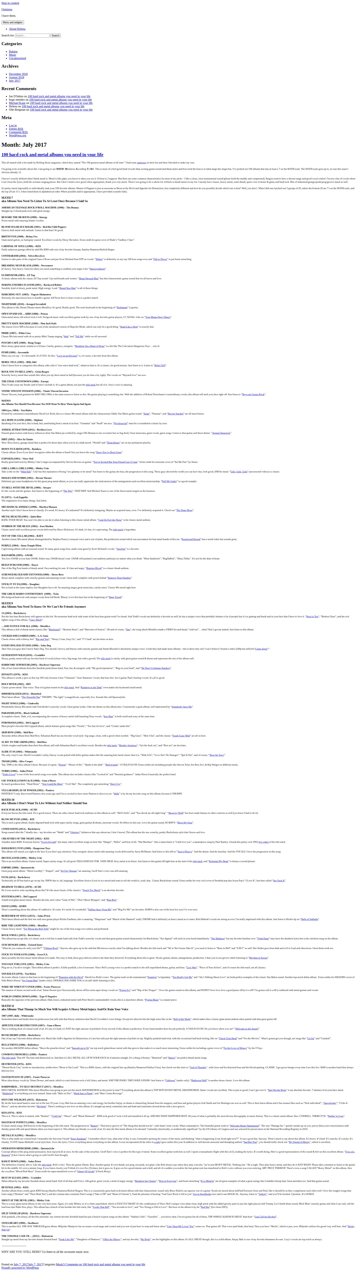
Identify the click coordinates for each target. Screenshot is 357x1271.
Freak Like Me (66, 1239)
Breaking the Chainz (145, 1181)
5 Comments (104, 1264)
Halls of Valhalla (309, 919)
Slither (99, 259)
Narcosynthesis (97, 268)
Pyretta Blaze (152, 999)
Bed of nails (112, 764)
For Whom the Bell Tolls (36, 928)
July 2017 (14, 80)
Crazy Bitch (36, 619)
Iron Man (108, 716)
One (128, 629)
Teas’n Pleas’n (185, 851)
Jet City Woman (69, 870)
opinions (141, 162)
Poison (62, 764)
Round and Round (191, 539)
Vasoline (121, 548)
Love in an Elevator (67, 355)
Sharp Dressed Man (88, 278)
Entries (16, 128)
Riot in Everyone (167, 1181)
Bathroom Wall (199, 1080)
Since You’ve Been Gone (108, 452)
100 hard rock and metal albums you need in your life (59, 96)
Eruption (152, 977)
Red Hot (205, 1207)
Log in (13, 125)
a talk (157, 1142)
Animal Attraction (221, 433)
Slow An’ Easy (217, 755)
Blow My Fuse (185, 822)
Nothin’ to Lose (335, 1116)
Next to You (312, 616)
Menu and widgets (12, 22)
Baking (13, 51)
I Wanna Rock (51, 948)
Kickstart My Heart (218, 861)
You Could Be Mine (52, 784)
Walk (116, 793)
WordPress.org (17, 135)
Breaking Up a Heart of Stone (89, 346)
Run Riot (111, 899)
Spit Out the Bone (277, 1090)
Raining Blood (94, 568)
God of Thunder (198, 1067)
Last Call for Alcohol (265, 1216)
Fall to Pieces (160, 259)
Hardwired (8, 1093)
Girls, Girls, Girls (239, 471)
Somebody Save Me (182, 706)
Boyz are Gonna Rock (253, 394)
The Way (67, 491)
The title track (8, 1057)
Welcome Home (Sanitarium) (244, 1125)
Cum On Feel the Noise (110, 520)
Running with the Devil (71, 977)
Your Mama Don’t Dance (157, 317)
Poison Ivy (125, 990)
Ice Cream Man (30, 980)
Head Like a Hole (129, 326)
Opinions (6, 9)
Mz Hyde (145, 1239)
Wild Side (26, 471)
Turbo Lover (9, 774)
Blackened (54, 629)
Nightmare (122, 307)
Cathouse (170, 1080)
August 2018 (16, 77)
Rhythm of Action (258, 957)
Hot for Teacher (175, 413)
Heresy (171, 1057)
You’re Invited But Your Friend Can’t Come (115, 462)
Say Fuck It (278, 880)
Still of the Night (181, 1019)
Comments (18, 132)
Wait (66, 336)
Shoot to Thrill (175, 813)
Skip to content (10, 3)
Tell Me (79, 336)
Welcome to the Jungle (246, 1028)
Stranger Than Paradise (119, 577)
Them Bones (113, 442)
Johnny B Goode (85, 1171)
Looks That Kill (101, 1207)
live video (263, 842)
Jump (146, 413)
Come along (261, 648)
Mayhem (41, 1106)
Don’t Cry (115, 784)
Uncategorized (17, 58)
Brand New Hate (68, 288)
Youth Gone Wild (181, 735)
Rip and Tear (42, 639)
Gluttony (75, 832)
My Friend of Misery (299, 1142)
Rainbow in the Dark (91, 687)
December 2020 (18, 74)
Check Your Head (228, 1038)
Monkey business (128, 745)
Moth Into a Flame (83, 1093)
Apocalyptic (330, 1103)
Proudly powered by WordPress (20, 1267)
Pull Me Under (169, 481)
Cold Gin (56, 1116)
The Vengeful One (31, 697)
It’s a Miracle (207, 1181)
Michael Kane (17, 103)
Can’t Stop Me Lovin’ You (180, 1226)
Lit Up (311, 1038)
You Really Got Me (182, 977)
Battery (94, 1125)
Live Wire (192, 967)
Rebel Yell (160, 365)
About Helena (17, 28)
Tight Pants (263, 938)
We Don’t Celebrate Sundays (155, 668)
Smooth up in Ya (80, 1048)
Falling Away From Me (99, 909)
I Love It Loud (48, 842)
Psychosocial (120, 423)
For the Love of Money (235, 1048)
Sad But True (250, 1142)
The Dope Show (184, 510)
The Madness (218, 938)
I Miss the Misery (111, 1239)
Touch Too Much (91, 890)
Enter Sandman (78, 1138)
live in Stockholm (202, 1194)
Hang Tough (115, 597)
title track (91, 384)
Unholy (262, 1194)
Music (12, 54)
